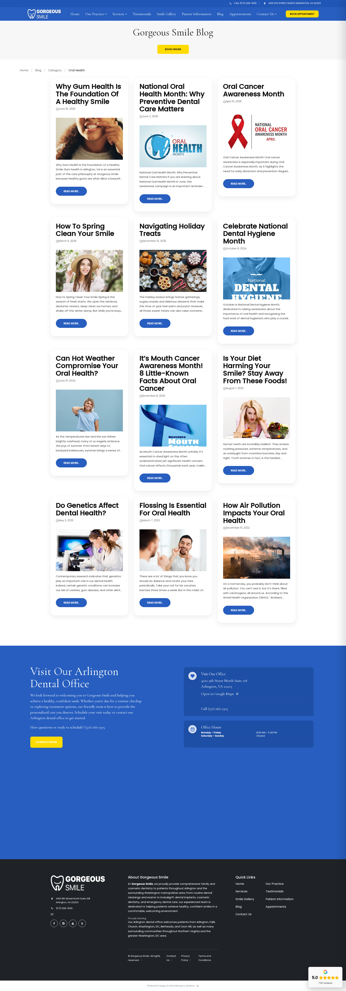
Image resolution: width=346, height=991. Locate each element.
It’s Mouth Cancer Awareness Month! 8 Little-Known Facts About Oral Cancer (171, 373)
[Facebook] (54, 923)
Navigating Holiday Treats (172, 229)
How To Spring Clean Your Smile (85, 229)
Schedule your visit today (93, 712)
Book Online (173, 49)
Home (24, 70)
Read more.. (71, 191)
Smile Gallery (245, 899)
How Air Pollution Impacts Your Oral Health (254, 513)
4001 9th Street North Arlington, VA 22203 (294, 3)
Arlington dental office (47, 718)
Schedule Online (46, 742)
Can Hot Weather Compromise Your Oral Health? (87, 365)
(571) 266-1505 (95, 727)
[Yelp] (82, 923)
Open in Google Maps (218, 694)
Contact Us (244, 914)
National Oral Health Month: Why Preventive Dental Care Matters (172, 98)
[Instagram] (63, 923)
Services (241, 891)
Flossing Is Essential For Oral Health (172, 509)
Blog (38, 70)
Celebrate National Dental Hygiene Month (255, 233)
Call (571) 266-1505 (245, 3)
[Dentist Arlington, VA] (44, 20)
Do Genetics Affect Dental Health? (87, 509)
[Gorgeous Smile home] (77, 883)
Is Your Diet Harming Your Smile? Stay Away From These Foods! (255, 369)
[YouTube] (73, 923)
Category (55, 70)
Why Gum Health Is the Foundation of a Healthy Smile (88, 94)
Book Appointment (302, 14)
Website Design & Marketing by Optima (171, 985)
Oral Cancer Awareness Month (253, 90)
